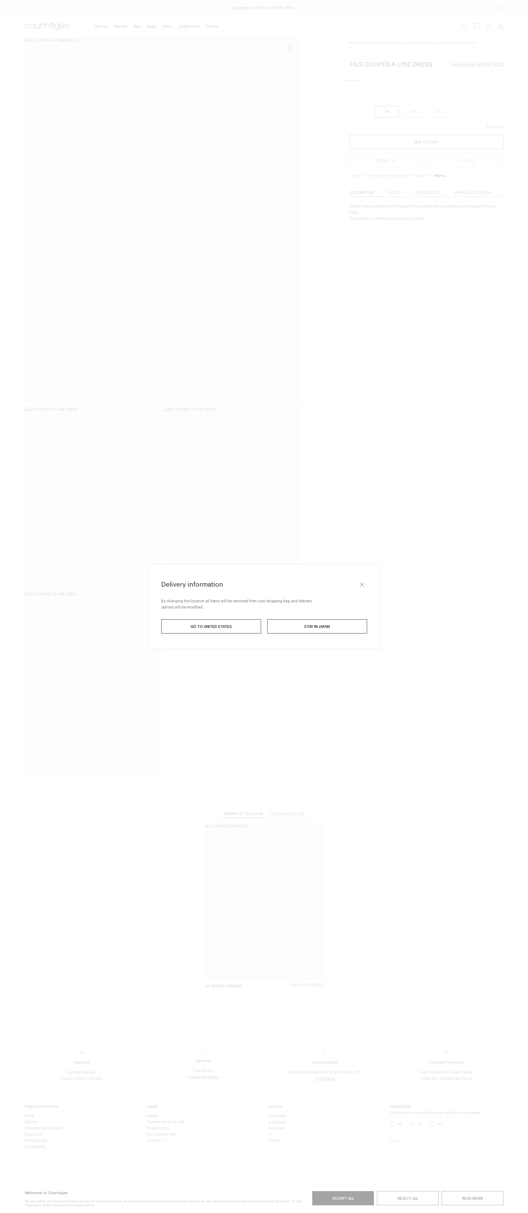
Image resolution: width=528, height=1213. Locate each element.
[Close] (362, 584)
